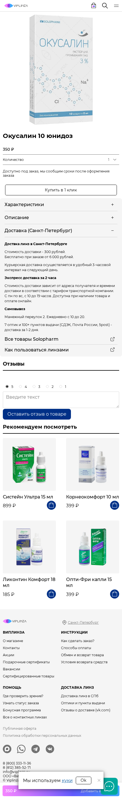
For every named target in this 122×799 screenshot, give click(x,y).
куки (67, 780)
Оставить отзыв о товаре (36, 414)
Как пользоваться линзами (37, 350)
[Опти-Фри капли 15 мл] (92, 547)
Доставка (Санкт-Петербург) (38, 230)
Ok (83, 780)
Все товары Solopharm (31, 339)
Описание (17, 217)
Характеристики (24, 204)
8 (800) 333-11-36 (17, 763)
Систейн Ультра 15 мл (28, 497)
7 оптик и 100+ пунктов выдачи (32, 325)
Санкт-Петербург (83, 622)
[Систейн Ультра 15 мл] (29, 464)
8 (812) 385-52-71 (17, 767)
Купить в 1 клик (61, 190)
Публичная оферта (19, 728)
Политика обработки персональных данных (42, 735)
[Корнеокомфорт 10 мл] (92, 464)
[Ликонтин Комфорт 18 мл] (29, 547)
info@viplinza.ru (16, 772)
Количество (13, 159)
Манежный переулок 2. (25, 317)
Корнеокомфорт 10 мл (92, 497)
